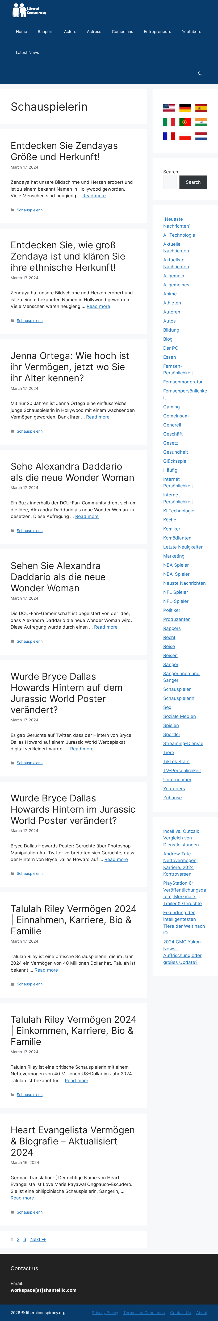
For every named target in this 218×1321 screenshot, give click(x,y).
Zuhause (172, 797)
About (201, 1312)
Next (38, 1239)
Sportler (171, 734)
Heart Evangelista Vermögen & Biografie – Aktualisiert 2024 (73, 1141)
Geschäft (173, 434)
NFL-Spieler (175, 601)
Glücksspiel (175, 461)
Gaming (171, 406)
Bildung (171, 330)
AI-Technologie (179, 235)
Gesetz (170, 443)
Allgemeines (176, 284)
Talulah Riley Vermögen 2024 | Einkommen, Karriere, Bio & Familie (74, 1030)
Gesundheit (175, 452)
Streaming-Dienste (183, 743)
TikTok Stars (176, 761)
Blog (168, 339)
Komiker (171, 529)
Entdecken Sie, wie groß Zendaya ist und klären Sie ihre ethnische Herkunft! (68, 256)
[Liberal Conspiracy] (29, 10)
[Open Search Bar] (200, 73)
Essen (169, 357)
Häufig (170, 470)
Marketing (174, 556)
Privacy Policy (105, 1312)
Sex (167, 707)
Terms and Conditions (144, 1312)
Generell (172, 425)
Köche (169, 519)
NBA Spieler (176, 565)
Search (170, 171)
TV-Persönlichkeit (182, 770)
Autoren (171, 312)
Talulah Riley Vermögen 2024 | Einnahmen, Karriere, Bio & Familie (74, 920)
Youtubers (191, 31)
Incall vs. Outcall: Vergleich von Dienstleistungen (181, 838)
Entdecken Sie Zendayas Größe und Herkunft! (64, 151)
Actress (94, 31)
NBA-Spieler (176, 574)
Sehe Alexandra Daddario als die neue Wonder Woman (72, 472)
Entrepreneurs (157, 31)
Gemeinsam (176, 416)
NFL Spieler (175, 592)
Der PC (170, 348)
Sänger (170, 664)
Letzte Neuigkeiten (183, 547)
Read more (94, 195)
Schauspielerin (30, 210)
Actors (70, 31)
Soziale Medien (179, 716)
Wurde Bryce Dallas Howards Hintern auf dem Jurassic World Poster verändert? (67, 693)
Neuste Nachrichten (184, 583)
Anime (170, 293)
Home (21, 31)
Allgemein (173, 275)
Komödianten (177, 538)
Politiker (171, 610)
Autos (169, 321)
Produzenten (177, 619)
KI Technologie (178, 510)
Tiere (168, 752)
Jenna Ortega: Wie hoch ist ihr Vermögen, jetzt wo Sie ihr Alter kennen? (70, 366)
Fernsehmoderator (183, 381)
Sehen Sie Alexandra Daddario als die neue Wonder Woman (58, 576)
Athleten (172, 303)
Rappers (45, 31)
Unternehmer (177, 779)
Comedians (122, 31)
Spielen (171, 725)
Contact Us (180, 1312)
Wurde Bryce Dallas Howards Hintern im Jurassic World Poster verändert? (73, 809)
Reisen (170, 655)
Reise (169, 646)
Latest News (27, 52)
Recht (169, 637)
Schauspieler (177, 689)
